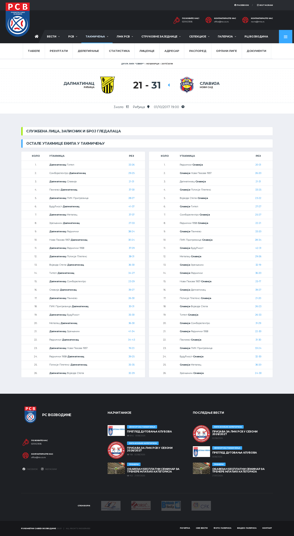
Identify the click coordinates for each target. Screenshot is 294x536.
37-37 (132, 214)
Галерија (225, 36)
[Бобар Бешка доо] (171, 505)
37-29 (132, 247)
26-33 (258, 314)
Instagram (266, 5)
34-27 (131, 272)
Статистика (119, 51)
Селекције (197, 36)
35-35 (131, 364)
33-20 (258, 231)
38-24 (131, 231)
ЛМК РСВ (123, 36)
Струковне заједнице (159, 36)
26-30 (131, 298)
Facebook (242, 5)
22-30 (258, 331)
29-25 (131, 173)
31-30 (258, 339)
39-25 (131, 356)
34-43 (131, 339)
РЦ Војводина (256, 36)
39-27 (131, 289)
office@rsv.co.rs (221, 22)
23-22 (258, 198)
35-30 (131, 314)
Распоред (197, 51)
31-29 (258, 323)
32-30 (258, 356)
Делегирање (88, 51)
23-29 (131, 281)
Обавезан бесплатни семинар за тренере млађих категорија (153, 470)
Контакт (267, 528)
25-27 (258, 214)
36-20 (258, 272)
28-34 (258, 239)
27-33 (132, 223)
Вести (51, 36)
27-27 (258, 206)
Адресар (171, 51)
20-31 (258, 164)
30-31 (131, 306)
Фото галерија (222, 528)
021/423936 (187, 22)
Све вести (202, 528)
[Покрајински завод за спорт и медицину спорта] (111, 505)
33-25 (258, 189)
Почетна (185, 528)
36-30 (131, 264)
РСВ (71, 36)
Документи (256, 51)
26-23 (258, 306)
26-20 (258, 173)
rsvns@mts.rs (257, 22)
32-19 (258, 264)
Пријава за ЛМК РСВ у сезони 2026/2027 (149, 449)
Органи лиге (226, 51)
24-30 (258, 373)
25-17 (258, 281)
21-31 (131, 181)
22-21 (258, 223)
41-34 (131, 331)
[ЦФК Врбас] (201, 505)
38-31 (131, 256)
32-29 (131, 373)
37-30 (132, 189)
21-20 (258, 298)
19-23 (131, 348)
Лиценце (147, 51)
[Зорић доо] (141, 505)
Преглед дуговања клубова (149, 431)
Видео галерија (247, 528)
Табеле (34, 51)
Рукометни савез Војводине (38, 528)
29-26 (258, 256)
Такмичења (95, 36)
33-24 (258, 348)
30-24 (131, 239)
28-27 (131, 198)
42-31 (258, 247)
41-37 (131, 206)
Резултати (59, 51)
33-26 (131, 164)
